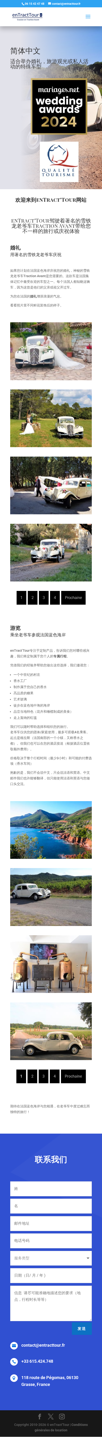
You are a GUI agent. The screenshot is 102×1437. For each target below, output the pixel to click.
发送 (82, 1328)
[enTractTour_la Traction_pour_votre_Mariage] (51, 446)
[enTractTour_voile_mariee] (51, 513)
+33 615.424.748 (37, 1361)
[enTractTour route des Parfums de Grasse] (51, 992)
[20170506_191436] (51, 580)
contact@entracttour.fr (43, 1345)
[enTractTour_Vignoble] (51, 925)
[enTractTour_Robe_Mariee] (51, 379)
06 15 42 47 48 (34, 3)
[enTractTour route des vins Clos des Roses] (51, 1059)
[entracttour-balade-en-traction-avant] (51, 858)
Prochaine (73, 597)
